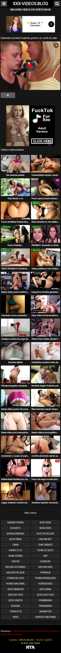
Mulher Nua (45, 567)
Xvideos (15, 631)
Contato (13, 640)
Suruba (15, 606)
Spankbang (45, 600)
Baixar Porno (15, 522)
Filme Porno (15, 556)
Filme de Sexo (45, 550)
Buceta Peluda (45, 533)
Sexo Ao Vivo (15, 594)
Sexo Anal (45, 589)
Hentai (15, 561)
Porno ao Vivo (15, 578)
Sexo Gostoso (45, 594)
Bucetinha (15, 539)
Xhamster (45, 611)
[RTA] (30, 648)
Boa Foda (45, 522)
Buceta (25, 631)
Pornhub (45, 572)
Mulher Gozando (16, 567)
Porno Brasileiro (45, 578)
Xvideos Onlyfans (45, 617)
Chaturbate (45, 544)
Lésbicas (45, 561)
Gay (45, 556)
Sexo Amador (15, 589)
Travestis (16, 611)
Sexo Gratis (15, 600)
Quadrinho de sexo (40, 631)
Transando (45, 606)
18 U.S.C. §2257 (44, 640)
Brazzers (45, 528)
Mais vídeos (31, 513)
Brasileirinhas (15, 533)
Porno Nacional (15, 583)
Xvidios (55, 631)
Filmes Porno (7, 634)
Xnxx (16, 617)
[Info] (8, 95)
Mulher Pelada (16, 572)
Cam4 (15, 544)
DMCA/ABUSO (26, 640)
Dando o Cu (15, 550)
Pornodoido (45, 583)
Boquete (15, 528)
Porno (19, 634)
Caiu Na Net (45, 539)
